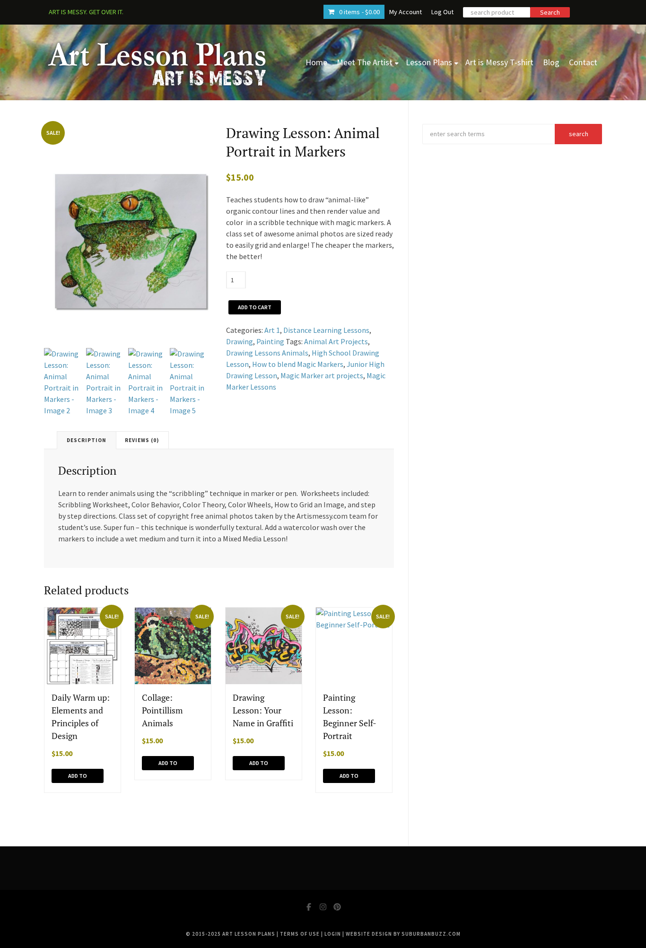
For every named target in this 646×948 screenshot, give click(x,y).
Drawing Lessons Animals (267, 352)
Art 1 (272, 330)
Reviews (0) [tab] (142, 440)
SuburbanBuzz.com (431, 934)
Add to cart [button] (77, 777)
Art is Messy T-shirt (499, 62)
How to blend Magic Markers (297, 364)
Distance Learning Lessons (326, 330)
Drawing (239, 341)
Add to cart (254, 307)
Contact (583, 62)
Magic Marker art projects (321, 375)
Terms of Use (300, 934)
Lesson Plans (429, 62)
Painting (270, 341)
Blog (551, 62)
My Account (405, 12)
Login (332, 934)
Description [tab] (86, 440)
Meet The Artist (365, 62)
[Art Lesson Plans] (157, 62)
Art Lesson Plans (248, 934)
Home (316, 62)
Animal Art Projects (336, 341)
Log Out (442, 12)
